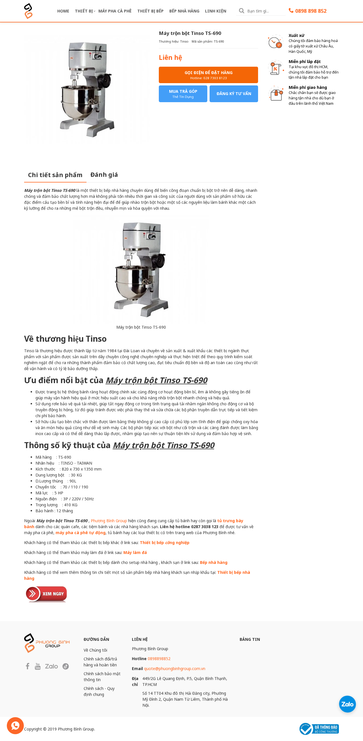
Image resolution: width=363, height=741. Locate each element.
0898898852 (159, 658)
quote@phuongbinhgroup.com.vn (174, 668)
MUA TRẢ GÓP (183, 94)
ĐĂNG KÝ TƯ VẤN (234, 93)
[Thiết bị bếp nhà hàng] (46, 593)
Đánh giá (104, 175)
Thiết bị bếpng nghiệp (164, 542)
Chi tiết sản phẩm (55, 175)
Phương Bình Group (109, 520)
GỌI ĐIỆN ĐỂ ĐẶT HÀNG (209, 75)
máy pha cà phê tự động (80, 532)
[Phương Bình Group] (28, 10)
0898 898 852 (310, 10)
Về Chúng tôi (95, 650)
